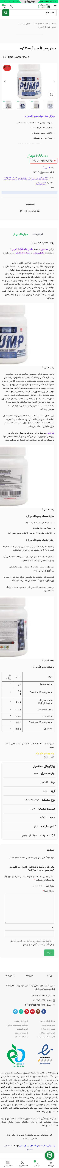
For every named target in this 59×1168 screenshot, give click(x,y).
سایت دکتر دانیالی (22, 253)
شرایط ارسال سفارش (47, 1033)
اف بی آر (46, 167)
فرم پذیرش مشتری (21, 1021)
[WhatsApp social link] (26, 211)
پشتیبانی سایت (48, 1145)
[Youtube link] (32, 1011)
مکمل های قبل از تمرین (22, 249)
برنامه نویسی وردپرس (29, 1145)
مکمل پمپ (41, 182)
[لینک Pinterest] (26, 1011)
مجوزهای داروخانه (48, 1025)
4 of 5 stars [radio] (35, 886)
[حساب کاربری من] (11, 6)
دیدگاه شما (48, 891)
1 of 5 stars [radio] (41, 886)
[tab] (37, 234)
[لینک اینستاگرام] (38, 1011)
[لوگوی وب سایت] (44, 6)
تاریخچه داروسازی (21, 1033)
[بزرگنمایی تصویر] (51, 94)
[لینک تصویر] (45, 1054)
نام (53, 927)
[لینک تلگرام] (21, 211)
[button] (54, 82)
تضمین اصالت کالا (48, 1029)
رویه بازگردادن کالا (21, 1037)
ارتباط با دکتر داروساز (47, 1021)
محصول (44, 249)
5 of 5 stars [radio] (33, 886)
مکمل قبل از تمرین (47, 27)
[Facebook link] (43, 1011)
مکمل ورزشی (25, 23)
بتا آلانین (50, 433)
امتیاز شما (50, 886)
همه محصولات (41, 23)
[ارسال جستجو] (5, 12)
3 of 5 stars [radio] (37, 886)
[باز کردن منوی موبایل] (55, 6)
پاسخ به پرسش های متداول (17, 1025)
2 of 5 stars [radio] (39, 886)
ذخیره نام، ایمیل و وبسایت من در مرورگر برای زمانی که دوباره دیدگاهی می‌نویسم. (32, 942)
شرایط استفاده (22, 1029)
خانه (54, 23)
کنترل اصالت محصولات (46, 1037)
